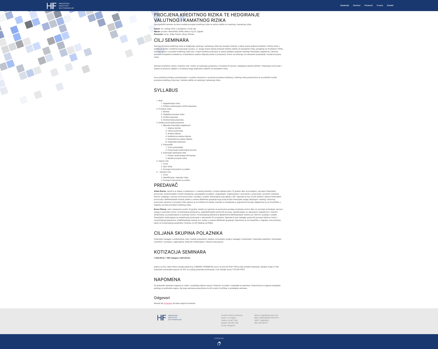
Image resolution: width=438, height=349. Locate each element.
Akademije (344, 5)
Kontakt (390, 5)
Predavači (368, 5)
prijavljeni (168, 303)
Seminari (356, 5)
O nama (380, 5)
